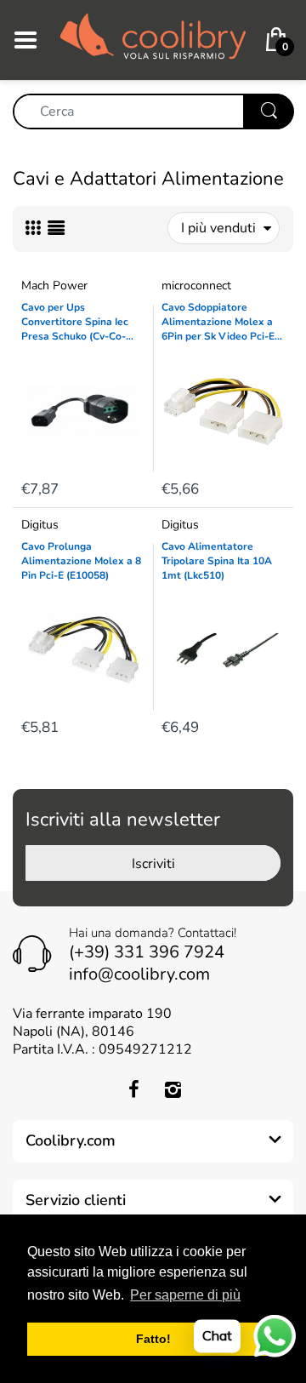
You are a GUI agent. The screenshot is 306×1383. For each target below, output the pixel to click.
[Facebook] (133, 1089)
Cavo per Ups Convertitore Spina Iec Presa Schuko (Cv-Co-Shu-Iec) (74, 321)
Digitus (40, 525)
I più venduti (218, 228)
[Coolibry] (153, 39)
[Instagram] (172, 1089)
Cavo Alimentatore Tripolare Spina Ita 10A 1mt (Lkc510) (217, 561)
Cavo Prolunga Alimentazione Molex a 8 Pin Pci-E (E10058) (81, 561)
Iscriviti (153, 863)
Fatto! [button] (153, 1339)
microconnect (196, 285)
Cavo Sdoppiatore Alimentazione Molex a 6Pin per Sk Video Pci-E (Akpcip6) (218, 321)
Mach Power (54, 285)
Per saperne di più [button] (185, 1295)
